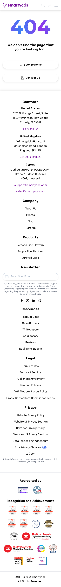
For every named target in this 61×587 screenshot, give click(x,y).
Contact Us (33, 78)
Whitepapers (30, 329)
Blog (30, 221)
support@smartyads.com (30, 185)
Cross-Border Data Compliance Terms (30, 398)
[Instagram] (39, 300)
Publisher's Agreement (30, 379)
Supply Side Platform (30, 251)
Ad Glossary (30, 336)
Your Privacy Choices (27, 447)
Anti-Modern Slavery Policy (30, 391)
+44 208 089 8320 (30, 156)
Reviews (30, 342)
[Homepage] (15, 5)
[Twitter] (27, 300)
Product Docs (30, 316)
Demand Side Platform (31, 245)
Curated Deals (30, 258)
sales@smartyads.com (30, 191)
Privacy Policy (34, 294)
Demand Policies (30, 385)
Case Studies (30, 323)
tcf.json (30, 453)
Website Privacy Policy (30, 415)
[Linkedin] (33, 300)
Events (30, 215)
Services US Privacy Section (30, 434)
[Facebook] (21, 300)
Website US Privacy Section (31, 421)
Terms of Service (30, 372)
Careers (31, 227)
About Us (30, 208)
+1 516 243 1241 (30, 128)
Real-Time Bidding (30, 348)
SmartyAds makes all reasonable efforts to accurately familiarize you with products (31, 460)
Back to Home (33, 64)
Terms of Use (30, 366)
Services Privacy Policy (30, 428)
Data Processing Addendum (30, 441)
